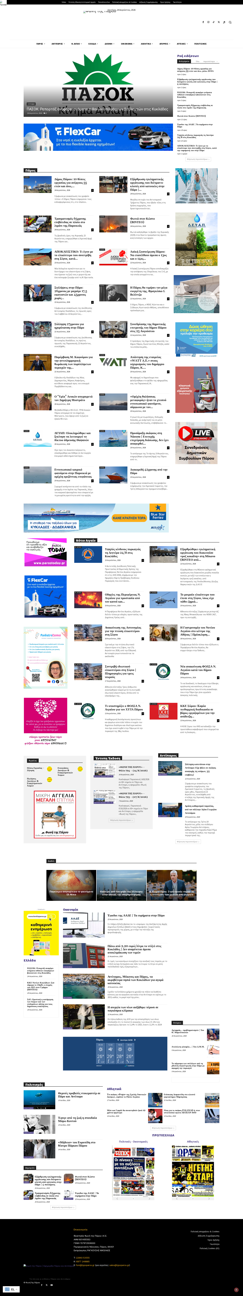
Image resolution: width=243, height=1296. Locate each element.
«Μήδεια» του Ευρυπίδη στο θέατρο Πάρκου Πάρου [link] (76, 1144)
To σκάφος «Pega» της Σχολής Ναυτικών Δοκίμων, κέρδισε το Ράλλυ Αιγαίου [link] (126, 1095)
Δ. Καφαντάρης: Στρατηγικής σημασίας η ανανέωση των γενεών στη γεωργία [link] (171, 893)
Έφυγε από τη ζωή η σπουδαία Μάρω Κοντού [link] (77, 1119)
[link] (3, 3)
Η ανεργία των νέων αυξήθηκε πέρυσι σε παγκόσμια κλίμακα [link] (133, 1009)
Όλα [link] (197, 61)
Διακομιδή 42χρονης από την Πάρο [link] (148, 471)
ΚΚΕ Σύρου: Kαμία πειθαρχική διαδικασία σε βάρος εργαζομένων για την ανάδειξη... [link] (197, 711)
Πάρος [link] (30, 104)
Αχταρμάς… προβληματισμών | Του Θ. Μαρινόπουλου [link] (188, 1031)
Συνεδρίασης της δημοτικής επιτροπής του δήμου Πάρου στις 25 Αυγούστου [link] (148, 327)
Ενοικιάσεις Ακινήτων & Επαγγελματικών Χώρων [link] (65, 771)
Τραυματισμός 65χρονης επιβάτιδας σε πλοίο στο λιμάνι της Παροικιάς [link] (86, 109)
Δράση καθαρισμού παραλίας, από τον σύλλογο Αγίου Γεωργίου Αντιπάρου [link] (201, 809)
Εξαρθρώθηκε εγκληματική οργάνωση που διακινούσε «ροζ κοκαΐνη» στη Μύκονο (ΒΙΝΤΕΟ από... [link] (197, 555)
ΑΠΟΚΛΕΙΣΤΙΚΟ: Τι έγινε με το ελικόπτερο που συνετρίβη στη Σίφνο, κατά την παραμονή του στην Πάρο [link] (197, 148)
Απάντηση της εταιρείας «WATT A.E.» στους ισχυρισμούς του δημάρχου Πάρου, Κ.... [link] (147, 362)
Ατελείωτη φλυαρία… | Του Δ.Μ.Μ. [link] (188, 1046)
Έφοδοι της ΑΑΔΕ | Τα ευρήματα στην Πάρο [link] (195, 125)
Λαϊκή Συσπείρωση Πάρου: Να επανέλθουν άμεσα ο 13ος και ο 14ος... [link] (148, 255)
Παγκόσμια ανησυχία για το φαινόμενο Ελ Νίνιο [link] (71, 893)
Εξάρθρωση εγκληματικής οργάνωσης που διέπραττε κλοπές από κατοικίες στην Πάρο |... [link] (147, 184)
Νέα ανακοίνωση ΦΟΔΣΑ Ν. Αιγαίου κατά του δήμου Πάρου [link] (198, 670)
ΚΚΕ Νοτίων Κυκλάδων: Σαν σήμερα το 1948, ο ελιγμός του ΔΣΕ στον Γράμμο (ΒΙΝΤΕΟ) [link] (40, 986)
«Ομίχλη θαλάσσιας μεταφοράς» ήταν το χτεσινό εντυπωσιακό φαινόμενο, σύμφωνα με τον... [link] (148, 402)
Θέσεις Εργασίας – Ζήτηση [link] (35, 769)
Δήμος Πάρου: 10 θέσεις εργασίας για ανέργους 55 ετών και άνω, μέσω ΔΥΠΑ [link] (195, 69)
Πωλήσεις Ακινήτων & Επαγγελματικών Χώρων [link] (34, 782)
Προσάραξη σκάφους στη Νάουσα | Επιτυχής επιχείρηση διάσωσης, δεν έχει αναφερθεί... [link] (149, 438)
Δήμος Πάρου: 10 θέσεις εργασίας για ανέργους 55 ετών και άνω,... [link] (70, 182)
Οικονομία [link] (68, 936)
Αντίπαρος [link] (163, 774)
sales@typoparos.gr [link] (119, 1265)
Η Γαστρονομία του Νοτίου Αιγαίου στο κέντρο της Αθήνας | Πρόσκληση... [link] (197, 631)
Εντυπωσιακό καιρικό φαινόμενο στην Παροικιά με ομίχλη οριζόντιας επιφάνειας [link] (73, 473)
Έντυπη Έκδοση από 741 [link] (103, 776)
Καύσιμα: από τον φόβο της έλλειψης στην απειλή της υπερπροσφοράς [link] (121, 893)
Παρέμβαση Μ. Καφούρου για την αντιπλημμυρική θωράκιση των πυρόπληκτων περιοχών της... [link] (73, 362)
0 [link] (46, 113)
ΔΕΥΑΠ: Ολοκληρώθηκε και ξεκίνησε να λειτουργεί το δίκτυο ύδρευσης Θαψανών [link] (72, 436)
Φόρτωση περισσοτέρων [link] (197, 159)
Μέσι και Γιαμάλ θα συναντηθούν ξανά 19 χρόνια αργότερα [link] (126, 1111)
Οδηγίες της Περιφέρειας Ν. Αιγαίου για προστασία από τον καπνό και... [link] (123, 598)
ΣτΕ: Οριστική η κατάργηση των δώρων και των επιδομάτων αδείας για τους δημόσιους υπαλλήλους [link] (40, 1003)
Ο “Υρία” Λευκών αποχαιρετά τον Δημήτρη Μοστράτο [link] (73, 398)
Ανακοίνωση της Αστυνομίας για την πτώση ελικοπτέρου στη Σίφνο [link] (123, 631)
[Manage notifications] (236, 1290)
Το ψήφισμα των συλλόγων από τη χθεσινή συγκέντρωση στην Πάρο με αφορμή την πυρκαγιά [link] (188, 1065)
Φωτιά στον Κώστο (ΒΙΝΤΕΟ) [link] (191, 116)
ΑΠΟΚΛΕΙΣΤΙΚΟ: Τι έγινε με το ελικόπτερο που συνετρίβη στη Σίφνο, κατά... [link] (73, 255)
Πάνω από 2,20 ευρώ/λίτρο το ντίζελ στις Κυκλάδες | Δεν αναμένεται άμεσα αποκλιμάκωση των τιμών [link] (134, 949)
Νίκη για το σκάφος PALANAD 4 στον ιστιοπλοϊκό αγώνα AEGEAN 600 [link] (182, 1111)
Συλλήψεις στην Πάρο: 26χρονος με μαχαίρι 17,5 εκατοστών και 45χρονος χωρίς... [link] (70, 293)
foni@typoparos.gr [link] (85, 1265)
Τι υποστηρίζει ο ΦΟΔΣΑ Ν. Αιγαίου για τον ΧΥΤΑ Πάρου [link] (124, 707)
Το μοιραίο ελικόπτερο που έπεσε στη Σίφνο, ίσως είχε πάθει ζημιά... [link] (197, 598)
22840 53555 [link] (83, 1257)
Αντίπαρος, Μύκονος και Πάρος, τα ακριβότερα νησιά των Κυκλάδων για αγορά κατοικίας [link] (135, 980)
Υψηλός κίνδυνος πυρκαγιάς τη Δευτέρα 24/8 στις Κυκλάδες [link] (195, 136)
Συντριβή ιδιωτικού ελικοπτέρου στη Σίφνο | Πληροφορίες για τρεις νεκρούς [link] (120, 672)
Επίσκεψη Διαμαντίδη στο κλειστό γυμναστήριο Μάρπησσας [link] (179, 1095)
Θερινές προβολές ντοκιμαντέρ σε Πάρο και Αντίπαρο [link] (79, 1095)
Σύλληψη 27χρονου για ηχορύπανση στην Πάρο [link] (69, 326)
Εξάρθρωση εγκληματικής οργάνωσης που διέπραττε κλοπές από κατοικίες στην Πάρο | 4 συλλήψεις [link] (197, 81)
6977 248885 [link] (83, 1261)
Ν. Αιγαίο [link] (78, 547)
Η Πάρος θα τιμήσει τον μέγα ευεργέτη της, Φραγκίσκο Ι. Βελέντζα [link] (148, 291)
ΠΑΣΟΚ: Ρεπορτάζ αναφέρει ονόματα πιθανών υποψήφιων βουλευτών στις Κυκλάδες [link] (194, 94)
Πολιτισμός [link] (28, 1108)
